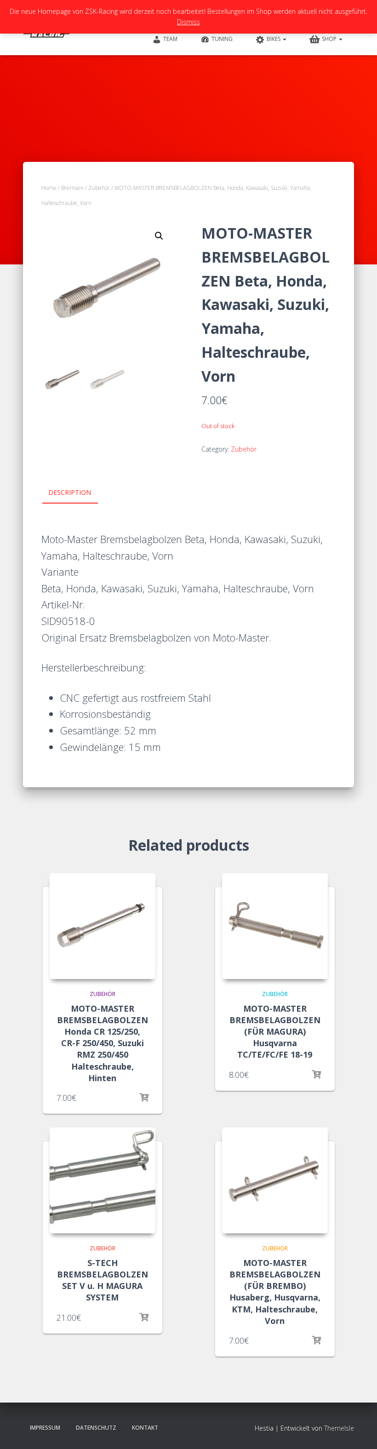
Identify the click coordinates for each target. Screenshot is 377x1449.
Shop (330, 39)
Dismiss (188, 21)
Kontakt (145, 1428)
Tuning (222, 39)
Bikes (274, 39)
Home (49, 188)
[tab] (76, 493)
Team (170, 39)
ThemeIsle (339, 1428)
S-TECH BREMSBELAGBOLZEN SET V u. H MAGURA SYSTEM (102, 1280)
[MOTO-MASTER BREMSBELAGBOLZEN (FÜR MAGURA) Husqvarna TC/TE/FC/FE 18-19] (275, 926)
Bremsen (72, 188)
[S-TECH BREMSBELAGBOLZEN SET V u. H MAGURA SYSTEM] (102, 1180)
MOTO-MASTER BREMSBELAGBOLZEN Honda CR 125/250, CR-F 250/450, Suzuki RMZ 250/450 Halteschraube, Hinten (102, 1043)
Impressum (45, 1428)
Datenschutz (96, 1428)
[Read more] (144, 1097)
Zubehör (99, 188)
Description (69, 492)
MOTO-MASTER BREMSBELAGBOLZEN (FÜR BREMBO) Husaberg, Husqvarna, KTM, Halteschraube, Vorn (274, 1291)
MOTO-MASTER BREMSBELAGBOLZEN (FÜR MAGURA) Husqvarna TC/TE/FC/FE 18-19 (274, 1031)
